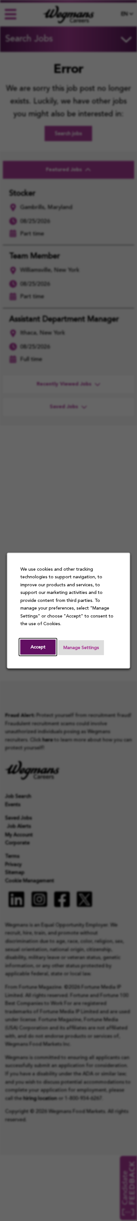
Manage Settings (81, 648)
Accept (38, 647)
